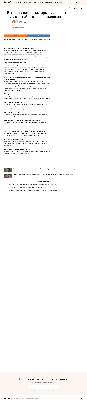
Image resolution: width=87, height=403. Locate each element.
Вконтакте (77, 8)
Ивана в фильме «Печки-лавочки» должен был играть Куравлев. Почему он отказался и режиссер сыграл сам (48, 169)
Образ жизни (48, 2)
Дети (41, 2)
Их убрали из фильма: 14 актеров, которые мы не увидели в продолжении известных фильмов (32, 190)
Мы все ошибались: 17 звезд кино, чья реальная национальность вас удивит (28, 187)
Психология (35, 2)
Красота (20, 2)
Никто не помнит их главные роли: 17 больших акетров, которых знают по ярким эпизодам (32, 184)
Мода (15, 2)
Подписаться (53, 387)
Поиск (76, 2)
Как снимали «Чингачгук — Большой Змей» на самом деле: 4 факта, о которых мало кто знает (43, 174)
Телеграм (74, 8)
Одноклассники (81, 8)
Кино (54, 2)
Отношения (27, 2)
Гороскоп (59, 2)
